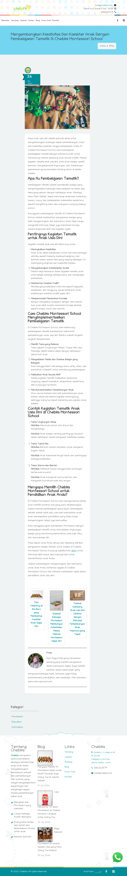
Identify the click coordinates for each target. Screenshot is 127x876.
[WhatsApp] (117, 857)
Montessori (17, 717)
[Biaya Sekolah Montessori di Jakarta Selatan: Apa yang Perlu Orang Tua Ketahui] (45, 834)
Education (17, 722)
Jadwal (23, 20)
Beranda (5, 20)
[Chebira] (22, 8)
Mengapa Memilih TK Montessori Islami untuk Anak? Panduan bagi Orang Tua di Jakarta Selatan (50, 774)
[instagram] (113, 871)
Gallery (68, 762)
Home (103, 46)
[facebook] (106, 871)
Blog (38, 20)
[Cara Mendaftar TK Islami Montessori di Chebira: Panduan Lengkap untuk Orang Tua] (45, 798)
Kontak (55, 20)
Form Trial (46, 20)
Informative (17, 727)
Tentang (14, 20)
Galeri (31, 20)
